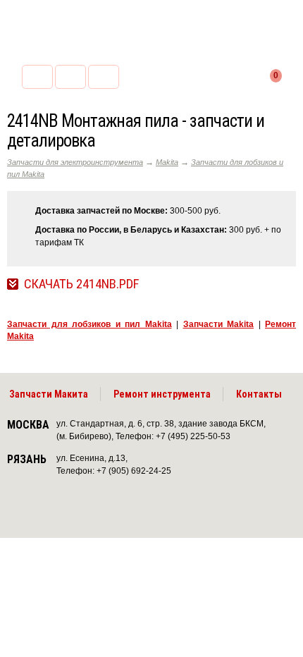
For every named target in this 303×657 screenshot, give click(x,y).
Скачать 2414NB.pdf (81, 284)
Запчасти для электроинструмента (75, 162)
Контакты (259, 394)
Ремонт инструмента (162, 394)
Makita (167, 162)
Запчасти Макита (48, 394)
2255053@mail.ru (70, 77)
